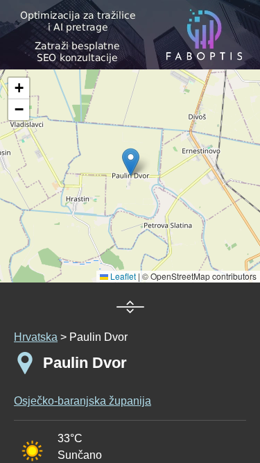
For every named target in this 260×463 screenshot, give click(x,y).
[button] (18, 88)
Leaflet (122, 276)
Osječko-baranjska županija (82, 401)
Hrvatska (36, 337)
